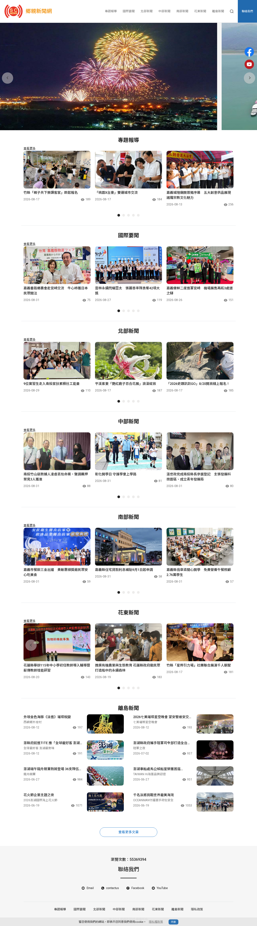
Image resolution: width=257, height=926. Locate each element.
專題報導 (111, 11)
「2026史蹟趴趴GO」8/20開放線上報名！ (198, 384)
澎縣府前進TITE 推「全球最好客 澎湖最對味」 (52, 743)
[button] (126, 125)
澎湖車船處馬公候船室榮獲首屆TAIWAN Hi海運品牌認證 (157, 769)
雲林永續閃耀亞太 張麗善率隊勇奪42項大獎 (127, 290)
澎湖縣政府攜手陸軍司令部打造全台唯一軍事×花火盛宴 (162, 743)
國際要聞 (129, 11)
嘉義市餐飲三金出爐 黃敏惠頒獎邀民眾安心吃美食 (56, 572)
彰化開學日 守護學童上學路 (115, 474)
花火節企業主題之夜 (39, 795)
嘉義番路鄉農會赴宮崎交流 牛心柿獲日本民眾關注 (56, 290)
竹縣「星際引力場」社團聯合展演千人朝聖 (199, 665)
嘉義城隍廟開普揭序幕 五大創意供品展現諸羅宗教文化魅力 (199, 195)
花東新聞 (200, 11)
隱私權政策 (156, 922)
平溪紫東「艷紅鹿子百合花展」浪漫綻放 (125, 384)
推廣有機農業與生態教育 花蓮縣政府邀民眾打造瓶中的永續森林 (127, 667)
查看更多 (30, 148)
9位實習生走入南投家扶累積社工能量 (52, 384)
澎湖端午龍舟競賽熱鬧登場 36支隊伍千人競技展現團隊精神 (53, 769)
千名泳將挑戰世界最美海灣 (153, 795)
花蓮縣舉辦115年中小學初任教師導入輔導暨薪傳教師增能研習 (57, 667)
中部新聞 (164, 11)
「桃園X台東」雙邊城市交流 (116, 193)
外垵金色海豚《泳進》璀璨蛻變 (47, 717)
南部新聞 (182, 11)
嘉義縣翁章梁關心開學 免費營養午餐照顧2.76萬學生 (199, 572)
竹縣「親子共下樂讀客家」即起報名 (51, 193)
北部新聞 (147, 11)
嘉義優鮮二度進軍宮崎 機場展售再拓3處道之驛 (200, 290)
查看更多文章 (128, 832)
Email (90, 888)
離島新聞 (218, 11)
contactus (112, 888)
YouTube (162, 888)
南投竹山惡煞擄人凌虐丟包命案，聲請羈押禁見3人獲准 (56, 476)
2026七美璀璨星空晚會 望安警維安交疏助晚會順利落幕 (161, 717)
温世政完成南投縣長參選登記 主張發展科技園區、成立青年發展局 (199, 476)
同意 (173, 922)
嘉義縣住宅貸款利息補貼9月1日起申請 (124, 570)
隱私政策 (197, 909)
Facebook (137, 888)
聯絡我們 (247, 11)
